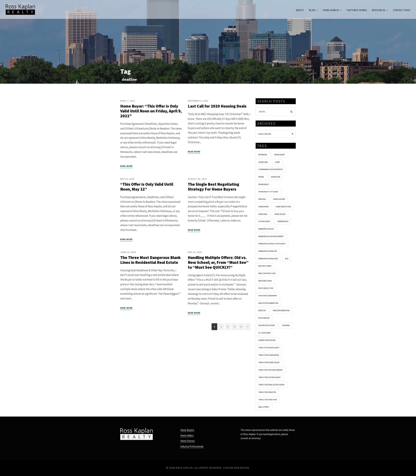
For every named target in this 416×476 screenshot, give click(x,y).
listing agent (264, 221)
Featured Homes (356, 10)
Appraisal (262, 155)
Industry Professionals (191, 446)
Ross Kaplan (263, 318)
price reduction (265, 288)
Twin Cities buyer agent (269, 348)
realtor (262, 310)
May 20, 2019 (195, 252)
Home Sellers (187, 435)
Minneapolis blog (266, 229)
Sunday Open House (267, 340)
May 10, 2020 (127, 179)
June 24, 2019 (128, 252)
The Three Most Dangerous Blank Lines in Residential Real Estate (150, 260)
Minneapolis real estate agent (272, 244)
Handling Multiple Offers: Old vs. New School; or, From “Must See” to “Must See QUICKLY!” (218, 262)
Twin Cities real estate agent (271, 385)
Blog (312, 10)
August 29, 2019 (197, 179)
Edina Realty (263, 184)
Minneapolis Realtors (268, 258)
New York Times (265, 281)
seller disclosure (266, 325)
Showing (286, 325)
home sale (262, 214)
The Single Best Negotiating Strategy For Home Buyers (213, 187)
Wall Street (263, 407)
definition (275, 177)
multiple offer (264, 266)
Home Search (331, 10)
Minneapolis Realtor (267, 251)
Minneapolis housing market (271, 236)
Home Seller (279, 214)
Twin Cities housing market (270, 370)
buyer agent (279, 155)
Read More (126, 166)
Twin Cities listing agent (269, 377)
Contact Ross (401, 10)
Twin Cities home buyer (268, 355)
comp (277, 162)
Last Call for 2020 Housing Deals (217, 106)
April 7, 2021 (127, 100)
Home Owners (187, 440)
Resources (378, 10)
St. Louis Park (264, 333)
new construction (267, 273)
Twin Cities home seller (269, 362)
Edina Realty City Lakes (268, 192)
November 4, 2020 (198, 100)
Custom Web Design (236, 467)
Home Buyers (187, 429)
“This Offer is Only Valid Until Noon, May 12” (146, 187)
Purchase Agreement (267, 296)
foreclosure (279, 199)
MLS (286, 258)
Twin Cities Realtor (267, 392)
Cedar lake (263, 162)
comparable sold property (270, 169)
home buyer (263, 207)
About (300, 10)
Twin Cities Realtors (267, 400)
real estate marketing (268, 303)
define (261, 177)
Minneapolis (283, 221)
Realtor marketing (281, 310)
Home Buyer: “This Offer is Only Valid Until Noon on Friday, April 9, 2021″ (151, 110)
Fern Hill (262, 199)
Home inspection (283, 207)
